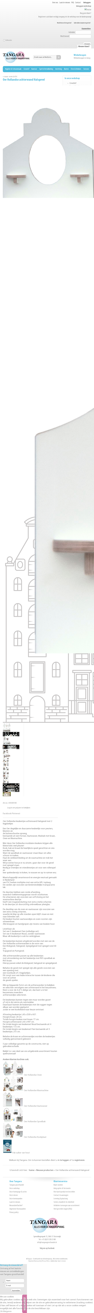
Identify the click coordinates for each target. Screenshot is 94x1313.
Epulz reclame (62, 1261)
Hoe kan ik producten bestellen (64, 1192)
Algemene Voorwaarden (17, 1209)
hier (10, 1051)
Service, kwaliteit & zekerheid (64, 1202)
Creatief (26, 69)
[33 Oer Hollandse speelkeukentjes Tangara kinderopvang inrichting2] (7, 796)
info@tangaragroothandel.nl (47, 1242)
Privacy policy (13, 1212)
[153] (6, 740)
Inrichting (58, 69)
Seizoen (86, 69)
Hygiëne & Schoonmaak (13, 69)
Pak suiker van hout (21, 1153)
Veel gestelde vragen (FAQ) (63, 1209)
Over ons (55, 3)
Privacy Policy (46, 1261)
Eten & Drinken (76, 69)
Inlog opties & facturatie (62, 1188)
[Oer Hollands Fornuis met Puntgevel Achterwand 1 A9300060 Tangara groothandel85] (6, 766)
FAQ (72, 3)
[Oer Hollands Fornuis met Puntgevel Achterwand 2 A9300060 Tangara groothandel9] (6, 783)
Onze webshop (14, 1188)
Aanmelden (86, 29)
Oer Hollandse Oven (32, 1075)
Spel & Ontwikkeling (46, 69)
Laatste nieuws (64, 3)
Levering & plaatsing (61, 1199)
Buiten (66, 69)
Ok (1, 1311)
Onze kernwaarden (15, 1199)
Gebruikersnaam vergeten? (82, 23)
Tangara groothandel (16, 1185)
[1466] (6, 753)
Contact (78, 3)
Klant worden (58, 1185)
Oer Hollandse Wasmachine (35, 1091)
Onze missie (13, 1195)
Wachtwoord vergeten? (64, 23)
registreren (79, 1160)
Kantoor (34, 69)
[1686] (6, 770)
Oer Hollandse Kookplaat (34, 1137)
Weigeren (7, 1311)
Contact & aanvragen (61, 1195)
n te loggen (63, 1160)
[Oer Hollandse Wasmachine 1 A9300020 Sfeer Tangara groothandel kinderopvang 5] (6, 761)
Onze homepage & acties (18, 1192)
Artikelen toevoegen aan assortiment (67, 1206)
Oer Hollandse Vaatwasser (35, 1106)
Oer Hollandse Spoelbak (34, 1122)
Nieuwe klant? (84, 47)
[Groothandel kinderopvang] (47, 1232)
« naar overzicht (10, 77)
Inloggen (87, 3)
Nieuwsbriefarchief (15, 1206)
